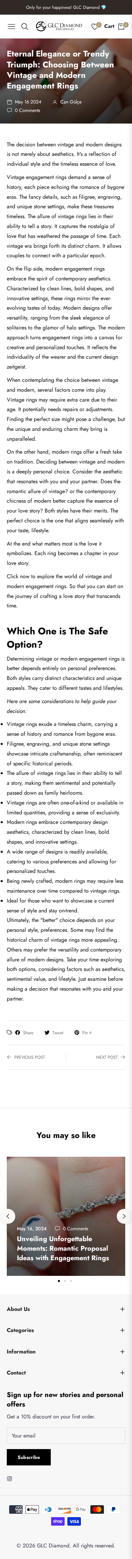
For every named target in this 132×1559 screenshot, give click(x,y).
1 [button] (59, 1281)
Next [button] (124, 1216)
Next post (107, 1057)
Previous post (29, 1057)
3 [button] (71, 1281)
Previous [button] (7, 1216)
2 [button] (65, 1281)
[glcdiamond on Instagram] (11, 1478)
